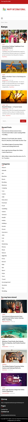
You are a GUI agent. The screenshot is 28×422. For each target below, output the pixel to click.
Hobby (4, 220)
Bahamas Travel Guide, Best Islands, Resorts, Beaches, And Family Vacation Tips (14, 139)
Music (3, 250)
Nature (4, 252)
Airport (4, 167)
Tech (3, 276)
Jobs (3, 235)
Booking (4, 182)
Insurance (4, 232)
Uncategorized (6, 282)
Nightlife (4, 255)
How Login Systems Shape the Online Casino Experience (12, 151)
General (4, 214)
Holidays (4, 223)
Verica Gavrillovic (5, 393)
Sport (3, 270)
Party (3, 258)
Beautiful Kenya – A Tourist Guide (14, 96)
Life (3, 241)
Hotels (4, 226)
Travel (3, 74)
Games (4, 211)
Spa (3, 267)
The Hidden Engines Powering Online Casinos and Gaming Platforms (12, 145)
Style (3, 44)
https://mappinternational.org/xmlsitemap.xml (12, 402)
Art (3, 173)
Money (4, 247)
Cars (3, 191)
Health (4, 217)
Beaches (4, 176)
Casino (4, 194)
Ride (3, 264)
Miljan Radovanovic (6, 321)
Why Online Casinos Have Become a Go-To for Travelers (14, 157)
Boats (3, 179)
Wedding (4, 291)
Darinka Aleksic (5, 49)
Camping (4, 188)
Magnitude (10, 420)
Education (5, 200)
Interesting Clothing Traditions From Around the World (14, 36)
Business (4, 185)
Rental (4, 261)
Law (3, 238)
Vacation (4, 285)
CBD (3, 197)
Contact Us (4, 409)
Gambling (4, 208)
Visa (3, 288)
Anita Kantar (4, 369)
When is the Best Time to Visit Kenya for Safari (14, 66)
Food (3, 205)
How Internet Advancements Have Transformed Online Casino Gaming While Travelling (13, 132)
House (3, 229)
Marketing (5, 244)
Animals (4, 170)
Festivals (4, 203)
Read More (4, 56)
